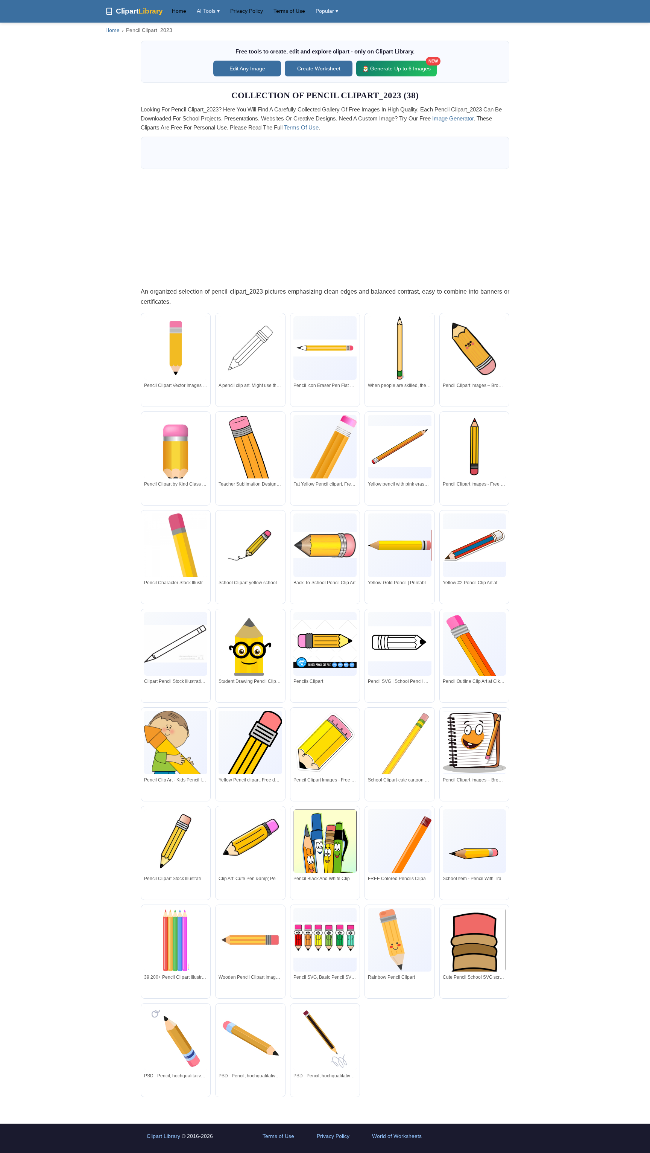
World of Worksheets (397, 1136)
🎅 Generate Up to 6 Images (399, 66)
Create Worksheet (318, 68)
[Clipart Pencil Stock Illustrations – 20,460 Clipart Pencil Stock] (175, 644)
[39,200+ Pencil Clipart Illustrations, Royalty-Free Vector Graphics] (175, 939)
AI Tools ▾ (208, 11)
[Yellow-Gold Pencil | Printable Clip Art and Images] (399, 545)
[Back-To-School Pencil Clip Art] (325, 545)
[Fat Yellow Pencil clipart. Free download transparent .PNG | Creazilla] (325, 471)
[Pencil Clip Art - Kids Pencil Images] (175, 756)
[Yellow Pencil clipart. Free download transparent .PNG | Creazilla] (250, 760)
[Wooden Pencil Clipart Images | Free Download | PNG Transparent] (250, 939)
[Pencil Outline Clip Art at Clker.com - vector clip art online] (474, 658)
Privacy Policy (246, 11)
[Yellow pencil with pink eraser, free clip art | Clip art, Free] (399, 446)
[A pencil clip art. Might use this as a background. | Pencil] (250, 347)
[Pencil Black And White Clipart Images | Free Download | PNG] (325, 863)
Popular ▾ (327, 11)
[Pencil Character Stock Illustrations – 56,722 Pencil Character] (175, 574)
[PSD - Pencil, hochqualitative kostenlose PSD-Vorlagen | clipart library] (175, 1038)
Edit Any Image (247, 68)
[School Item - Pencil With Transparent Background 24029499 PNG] (474, 854)
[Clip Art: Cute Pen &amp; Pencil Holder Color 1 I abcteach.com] (250, 841)
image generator (453, 118)
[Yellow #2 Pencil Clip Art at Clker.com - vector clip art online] (474, 545)
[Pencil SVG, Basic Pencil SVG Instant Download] (325, 940)
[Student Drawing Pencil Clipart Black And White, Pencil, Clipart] (250, 653)
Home (179, 11)
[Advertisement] (325, 227)
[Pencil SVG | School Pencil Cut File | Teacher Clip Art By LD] (399, 643)
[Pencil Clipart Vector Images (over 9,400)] (175, 347)
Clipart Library (163, 1136)
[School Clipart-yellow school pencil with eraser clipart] (250, 545)
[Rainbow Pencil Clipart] (399, 939)
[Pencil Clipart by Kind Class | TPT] (175, 454)
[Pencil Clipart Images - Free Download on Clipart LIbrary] (474, 446)
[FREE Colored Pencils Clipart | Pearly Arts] (399, 865)
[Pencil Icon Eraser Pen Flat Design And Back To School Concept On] (325, 348)
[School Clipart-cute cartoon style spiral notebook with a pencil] (399, 754)
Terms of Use (289, 11)
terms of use (301, 127)
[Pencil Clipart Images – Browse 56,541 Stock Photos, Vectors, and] (474, 347)
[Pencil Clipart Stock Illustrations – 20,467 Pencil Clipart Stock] (175, 841)
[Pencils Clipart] (325, 643)
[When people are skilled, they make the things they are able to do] (399, 347)
